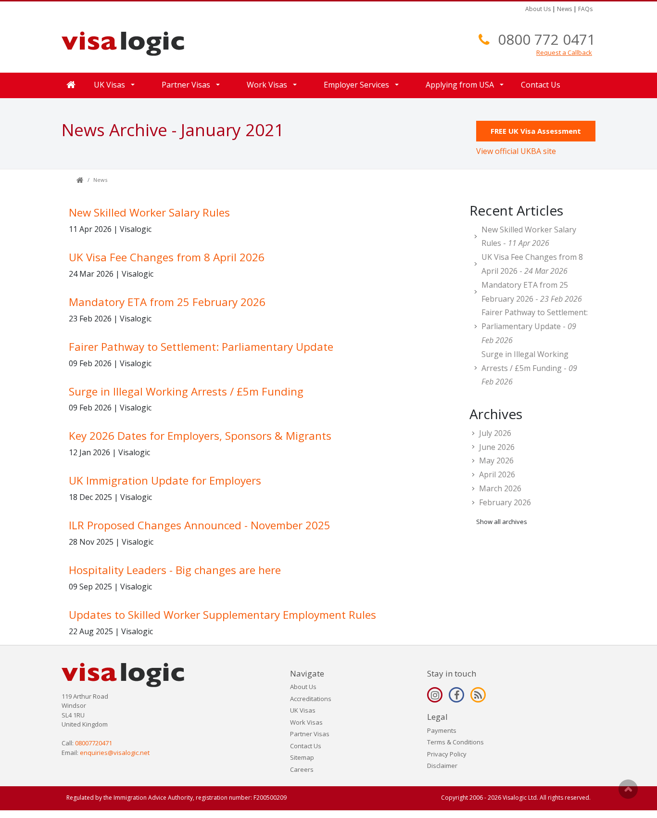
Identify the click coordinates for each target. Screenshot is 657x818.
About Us (538, 9)
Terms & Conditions (455, 742)
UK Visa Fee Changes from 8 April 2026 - (532, 264)
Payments (441, 730)
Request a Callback (564, 52)
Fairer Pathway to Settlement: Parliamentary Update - (534, 326)
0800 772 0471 (546, 39)
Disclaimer (442, 765)
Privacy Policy (447, 754)
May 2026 (496, 460)
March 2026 (500, 488)
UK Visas (303, 710)
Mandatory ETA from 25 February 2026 (167, 301)
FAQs (585, 9)
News (564, 9)
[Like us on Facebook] (456, 695)
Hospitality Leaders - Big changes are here (175, 569)
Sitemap (302, 757)
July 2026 (495, 433)
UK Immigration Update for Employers (165, 480)
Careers (302, 769)
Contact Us (540, 84)
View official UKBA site (516, 151)
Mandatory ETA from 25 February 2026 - (531, 292)
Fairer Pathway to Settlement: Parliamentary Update (201, 346)
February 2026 (505, 502)
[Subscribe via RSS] (478, 695)
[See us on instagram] (434, 695)
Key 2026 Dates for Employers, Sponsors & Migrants (200, 435)
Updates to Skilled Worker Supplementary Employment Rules (222, 614)
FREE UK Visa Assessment (536, 131)
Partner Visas (309, 733)
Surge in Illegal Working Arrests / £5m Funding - (529, 368)
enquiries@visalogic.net (115, 752)
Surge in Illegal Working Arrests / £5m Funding (186, 391)
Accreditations (310, 698)
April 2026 (497, 474)
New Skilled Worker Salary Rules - (528, 236)
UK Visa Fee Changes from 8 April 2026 (167, 257)
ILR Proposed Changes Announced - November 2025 (199, 525)
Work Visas (306, 722)
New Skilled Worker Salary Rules (149, 212)
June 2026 (497, 447)
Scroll (628, 789)
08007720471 (93, 743)
